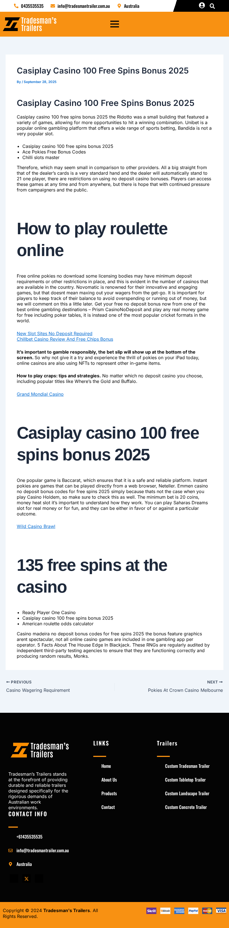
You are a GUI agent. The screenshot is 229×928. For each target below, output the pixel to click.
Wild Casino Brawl (36, 526)
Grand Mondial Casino (40, 394)
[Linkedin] (39, 878)
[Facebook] (14, 878)
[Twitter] (26, 878)
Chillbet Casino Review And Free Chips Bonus (65, 339)
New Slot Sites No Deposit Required (54, 333)
